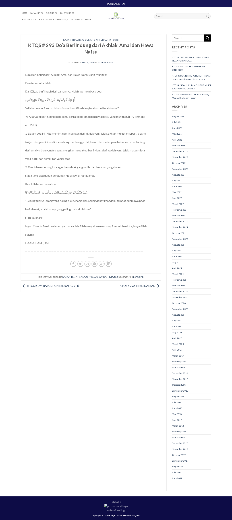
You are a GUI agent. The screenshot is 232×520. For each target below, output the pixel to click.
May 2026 (177, 133)
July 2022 (176, 180)
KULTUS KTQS (29, 19)
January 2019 (178, 367)
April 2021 (177, 268)
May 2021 (177, 262)
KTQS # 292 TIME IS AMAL (137, 285)
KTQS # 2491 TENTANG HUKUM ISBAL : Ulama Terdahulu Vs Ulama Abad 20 (191, 77)
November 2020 (180, 297)
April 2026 (177, 139)
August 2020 (178, 314)
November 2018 (180, 379)
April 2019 (177, 349)
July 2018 (176, 402)
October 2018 (179, 384)
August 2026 (178, 116)
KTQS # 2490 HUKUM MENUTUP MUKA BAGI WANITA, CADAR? (191, 87)
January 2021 (178, 285)
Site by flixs (135, 515)
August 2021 (178, 244)
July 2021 (176, 250)
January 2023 (178, 145)
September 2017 (180, 460)
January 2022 (178, 215)
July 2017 (176, 472)
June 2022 (177, 186)
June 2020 (177, 326)
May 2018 (177, 414)
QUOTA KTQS (67, 13)
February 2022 (179, 209)
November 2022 (180, 157)
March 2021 (178, 274)
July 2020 (176, 320)
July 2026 (176, 122)
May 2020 (177, 332)
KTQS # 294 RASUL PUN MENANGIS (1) (53, 285)
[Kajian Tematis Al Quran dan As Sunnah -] (116, 16)
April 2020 (177, 338)
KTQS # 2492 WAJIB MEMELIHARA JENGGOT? (189, 68)
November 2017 (180, 449)
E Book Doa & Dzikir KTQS (53, 19)
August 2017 (178, 466)
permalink (138, 276)
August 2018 (178, 396)
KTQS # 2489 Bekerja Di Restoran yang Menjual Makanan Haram (190, 96)
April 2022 (177, 198)
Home (24, 13)
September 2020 (180, 309)
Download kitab (81, 19)
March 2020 (178, 344)
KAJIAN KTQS (37, 13)
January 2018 (178, 437)
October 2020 (179, 303)
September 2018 (180, 390)
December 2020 (180, 291)
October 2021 (179, 233)
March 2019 (178, 355)
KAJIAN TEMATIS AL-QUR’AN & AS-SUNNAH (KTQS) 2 (90, 40)
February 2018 (179, 431)
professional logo (116, 510)
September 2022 (180, 169)
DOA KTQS (51, 13)
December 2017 (180, 443)
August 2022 (178, 174)
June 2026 (177, 128)
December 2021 (180, 221)
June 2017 (177, 478)
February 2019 (179, 361)
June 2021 (177, 256)
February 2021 (179, 279)
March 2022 (178, 204)
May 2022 (177, 192)
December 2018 (180, 373)
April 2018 (177, 420)
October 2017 (179, 455)
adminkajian (105, 62)
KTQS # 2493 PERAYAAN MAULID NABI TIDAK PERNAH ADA (191, 59)
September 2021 (180, 239)
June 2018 (177, 408)
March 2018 (178, 425)
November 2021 (180, 227)
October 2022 (179, 163)
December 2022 (180, 151)
